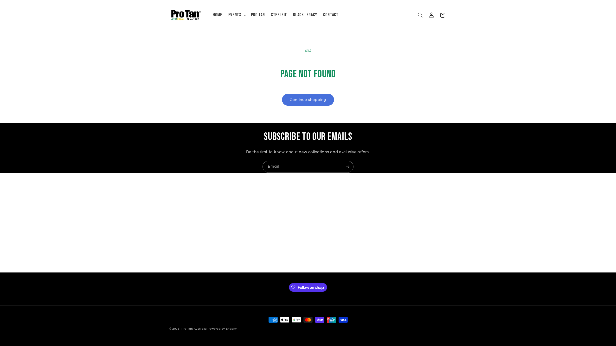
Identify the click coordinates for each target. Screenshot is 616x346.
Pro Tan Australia (194, 328)
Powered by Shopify (222, 328)
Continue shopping (308, 100)
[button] (236, 15)
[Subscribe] (347, 167)
